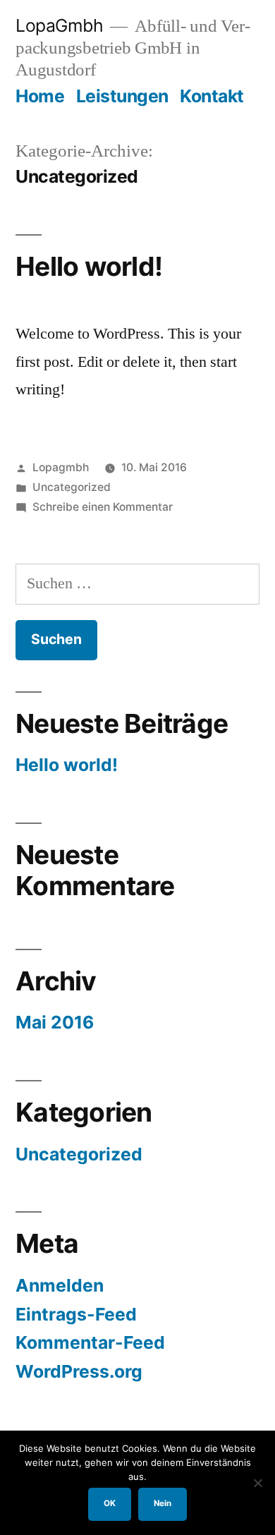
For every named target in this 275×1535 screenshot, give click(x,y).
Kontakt (212, 96)
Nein (162, 1503)
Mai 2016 (55, 1022)
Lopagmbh (60, 467)
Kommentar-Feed (90, 1342)
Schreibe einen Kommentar (102, 507)
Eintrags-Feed (76, 1314)
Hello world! (89, 266)
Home (40, 96)
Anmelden (60, 1285)
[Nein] (257, 1483)
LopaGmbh (59, 25)
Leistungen (122, 96)
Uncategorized (71, 487)
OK (110, 1503)
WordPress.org (79, 1371)
